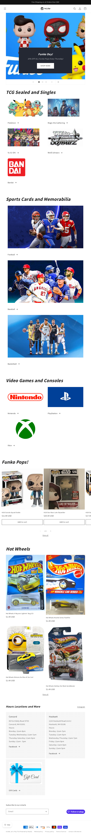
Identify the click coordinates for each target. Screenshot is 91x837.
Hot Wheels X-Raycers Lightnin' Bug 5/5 (19, 613)
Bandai (11, 182)
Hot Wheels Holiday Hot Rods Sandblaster (60, 686)
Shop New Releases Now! (45, 66)
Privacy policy (49, 831)
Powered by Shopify (26, 831)
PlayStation (53, 413)
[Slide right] (50, 531)
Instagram (81, 707)
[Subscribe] (45, 811)
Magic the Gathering (56, 123)
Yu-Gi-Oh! (12, 152)
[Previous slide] (33, 82)
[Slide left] (40, 531)
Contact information (75, 831)
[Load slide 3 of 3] (46, 82)
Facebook (13, 746)
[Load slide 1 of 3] (39, 82)
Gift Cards (13, 790)
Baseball (11, 309)
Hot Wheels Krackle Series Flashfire (58, 618)
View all (45, 535)
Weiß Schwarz (53, 152)
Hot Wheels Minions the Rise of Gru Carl (19, 677)
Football (11, 254)
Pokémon (12, 123)
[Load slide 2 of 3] (42, 82)
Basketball (12, 364)
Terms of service (61, 831)
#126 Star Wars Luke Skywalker (54, 512)
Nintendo (12, 413)
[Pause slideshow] (57, 82)
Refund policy (38, 831)
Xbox (10, 445)
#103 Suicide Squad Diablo (11, 512)
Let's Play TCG (15, 831)
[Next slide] (52, 82)
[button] (5, 8)
